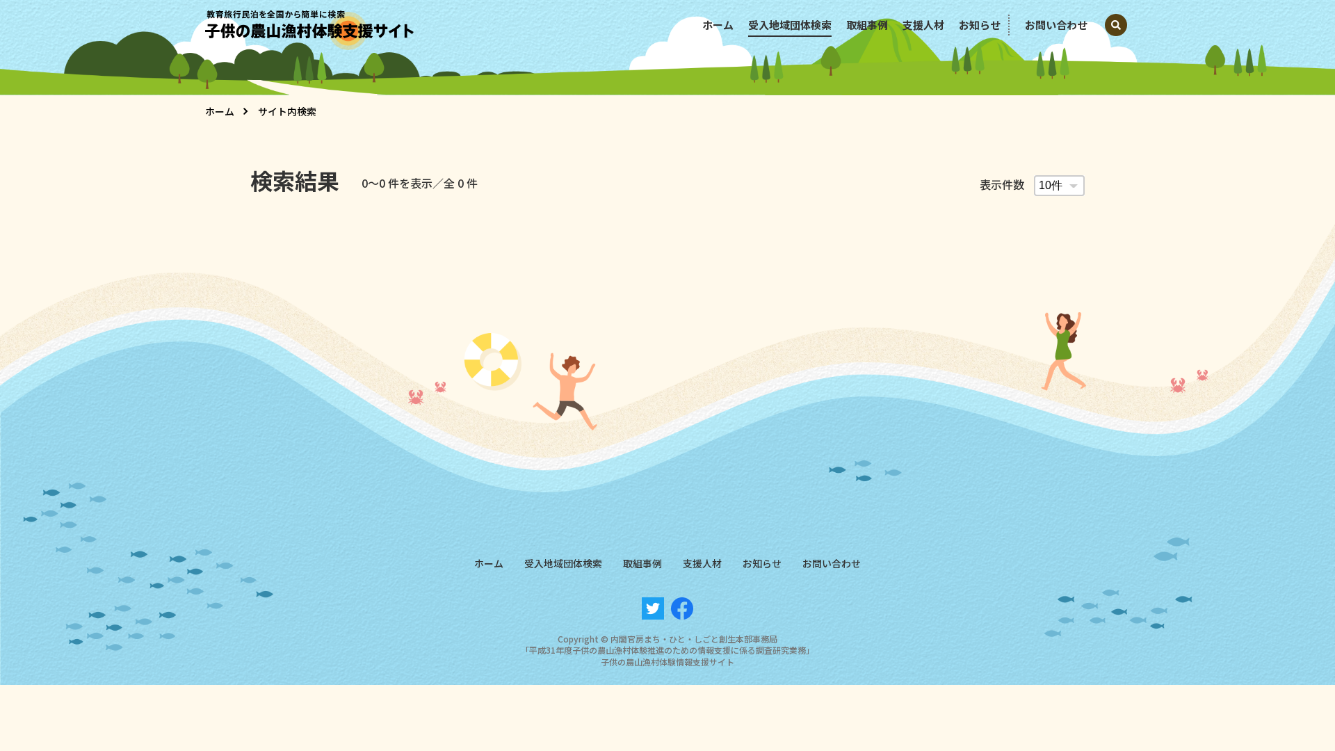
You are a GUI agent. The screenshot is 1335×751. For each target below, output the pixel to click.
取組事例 (867, 25)
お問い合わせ (1056, 25)
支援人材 (923, 25)
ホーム (718, 25)
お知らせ (980, 25)
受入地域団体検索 (790, 25)
